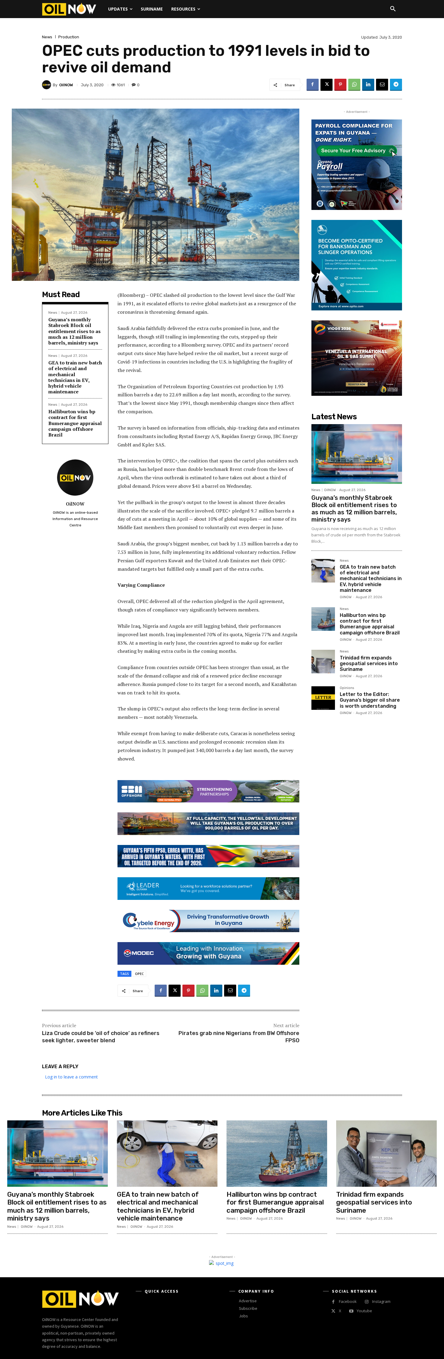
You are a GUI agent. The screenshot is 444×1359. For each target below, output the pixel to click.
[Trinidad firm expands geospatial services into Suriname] (323, 661)
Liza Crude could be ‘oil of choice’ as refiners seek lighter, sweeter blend (100, 1036)
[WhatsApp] (354, 85)
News (47, 37)
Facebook (348, 1301)
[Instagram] (366, 1302)
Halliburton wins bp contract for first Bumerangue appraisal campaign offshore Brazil (75, 423)
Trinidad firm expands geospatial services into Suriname (369, 663)
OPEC (139, 973)
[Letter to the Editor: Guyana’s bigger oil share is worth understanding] (323, 698)
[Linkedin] (368, 85)
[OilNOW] (47, 84)
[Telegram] (396, 85)
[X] (326, 85)
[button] (393, 9)
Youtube (364, 1310)
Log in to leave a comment (71, 1077)
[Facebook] (313, 85)
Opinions (347, 688)
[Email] (382, 85)
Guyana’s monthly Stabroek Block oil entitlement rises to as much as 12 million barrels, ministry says (74, 331)
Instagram (381, 1301)
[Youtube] (351, 1311)
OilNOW (66, 85)
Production (68, 37)
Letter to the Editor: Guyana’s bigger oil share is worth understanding (370, 700)
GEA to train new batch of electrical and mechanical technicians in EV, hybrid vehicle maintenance (75, 377)
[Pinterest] (340, 85)
